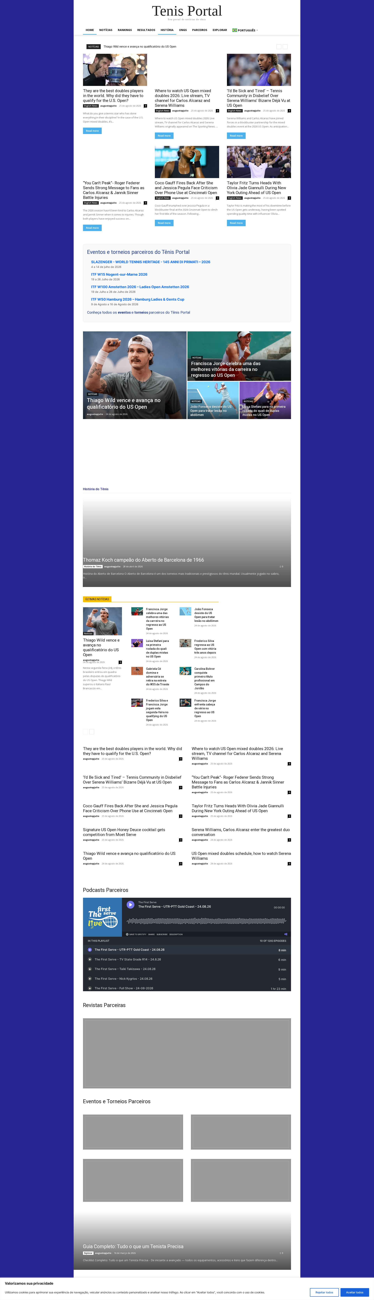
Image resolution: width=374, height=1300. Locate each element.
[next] (285, 46)
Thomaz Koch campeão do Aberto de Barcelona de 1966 (143, 560)
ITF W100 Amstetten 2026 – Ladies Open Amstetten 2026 (140, 287)
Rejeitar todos (324, 1292)
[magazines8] (187, 1053)
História (167, 30)
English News (91, 105)
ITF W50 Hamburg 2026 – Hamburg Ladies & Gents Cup (137, 299)
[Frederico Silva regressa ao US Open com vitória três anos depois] (185, 643)
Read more (92, 130)
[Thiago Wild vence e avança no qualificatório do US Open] (135, 375)
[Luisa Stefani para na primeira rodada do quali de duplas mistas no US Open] (265, 400)
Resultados (146, 30)
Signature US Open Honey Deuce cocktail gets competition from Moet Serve (124, 832)
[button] (286, 30)
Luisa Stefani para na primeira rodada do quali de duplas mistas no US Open (157, 648)
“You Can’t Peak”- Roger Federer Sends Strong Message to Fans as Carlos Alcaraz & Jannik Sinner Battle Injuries (113, 190)
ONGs (183, 30)
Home (90, 30)
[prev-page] (85, 731)
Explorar (220, 30)
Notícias (105, 30)
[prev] (278, 46)
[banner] (241, 1180)
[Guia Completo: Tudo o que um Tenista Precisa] (177, 1240)
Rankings (125, 30)
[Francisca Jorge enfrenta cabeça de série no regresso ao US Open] (185, 703)
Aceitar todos (354, 1292)
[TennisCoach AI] (259, 635)
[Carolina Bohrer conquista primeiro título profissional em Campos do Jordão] (185, 671)
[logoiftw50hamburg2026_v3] (133, 1180)
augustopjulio (108, 105)
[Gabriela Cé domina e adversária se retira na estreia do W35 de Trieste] (137, 671)
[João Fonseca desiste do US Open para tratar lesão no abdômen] (213, 400)
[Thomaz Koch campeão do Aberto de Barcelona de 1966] (187, 542)
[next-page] (91, 731)
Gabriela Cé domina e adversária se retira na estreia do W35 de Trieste (157, 676)
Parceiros (199, 30)
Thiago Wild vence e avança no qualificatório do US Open (140, 46)
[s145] (241, 1132)
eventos (124, 312)
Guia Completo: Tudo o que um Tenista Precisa (133, 1246)
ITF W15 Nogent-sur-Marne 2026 (119, 274)
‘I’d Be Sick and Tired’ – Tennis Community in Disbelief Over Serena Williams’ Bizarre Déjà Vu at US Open (258, 98)
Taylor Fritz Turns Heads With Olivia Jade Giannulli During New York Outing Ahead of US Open (256, 188)
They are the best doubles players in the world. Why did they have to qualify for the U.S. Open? (113, 95)
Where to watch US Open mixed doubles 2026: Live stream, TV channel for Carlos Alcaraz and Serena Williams (183, 98)
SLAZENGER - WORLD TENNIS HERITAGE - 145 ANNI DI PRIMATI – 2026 (150, 262)
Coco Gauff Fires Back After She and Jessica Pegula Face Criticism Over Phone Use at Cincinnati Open (186, 188)
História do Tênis (92, 566)
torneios (141, 312)
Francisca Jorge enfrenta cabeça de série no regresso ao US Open (205, 708)
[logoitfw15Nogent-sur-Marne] (133, 1132)
